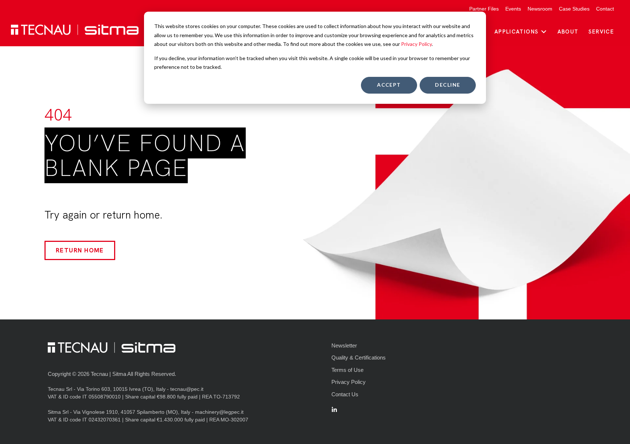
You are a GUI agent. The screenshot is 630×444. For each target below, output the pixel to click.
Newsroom (540, 9)
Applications (516, 31)
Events (513, 9)
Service (601, 31)
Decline (447, 85)
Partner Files (484, 9)
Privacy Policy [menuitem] (348, 382)
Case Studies (574, 9)
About (568, 31)
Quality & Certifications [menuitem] (358, 357)
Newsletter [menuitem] (344, 345)
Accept (389, 85)
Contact (605, 9)
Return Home (80, 250)
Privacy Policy (416, 44)
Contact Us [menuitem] (344, 394)
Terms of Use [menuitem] (347, 370)
